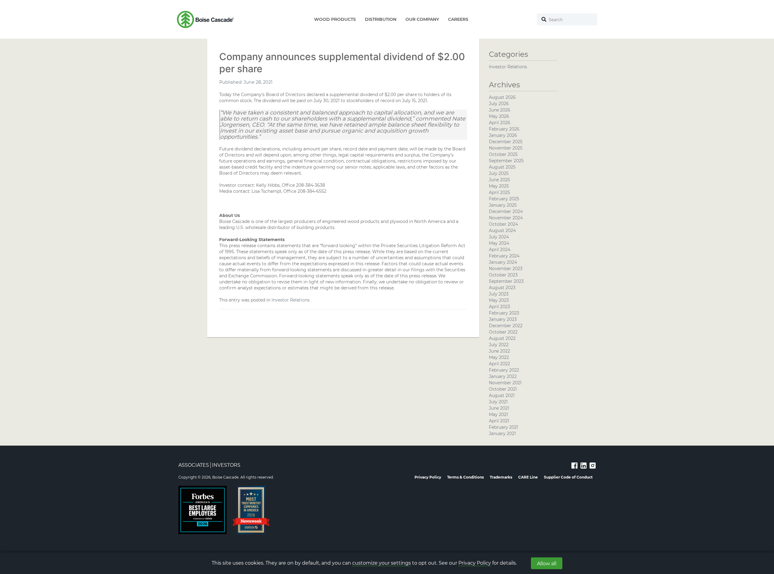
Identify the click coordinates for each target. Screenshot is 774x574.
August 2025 (502, 167)
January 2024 (503, 262)
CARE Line (528, 477)
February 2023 (504, 313)
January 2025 (503, 205)
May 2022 (499, 357)
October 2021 (503, 389)
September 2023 (506, 281)
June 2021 (499, 408)
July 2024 (499, 237)
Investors (226, 465)
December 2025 (505, 141)
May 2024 (499, 243)
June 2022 (499, 351)
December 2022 (505, 325)
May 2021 (498, 414)
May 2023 (499, 300)
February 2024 (504, 256)
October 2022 (503, 332)
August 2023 (502, 287)
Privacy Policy (474, 563)
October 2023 (503, 275)
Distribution (380, 19)
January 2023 (503, 319)
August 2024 (502, 230)
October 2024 (503, 224)
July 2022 (499, 344)
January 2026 (503, 135)
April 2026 (499, 122)
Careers (458, 19)
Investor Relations (291, 300)
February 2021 (503, 427)
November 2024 (506, 218)
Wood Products (335, 19)
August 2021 (502, 395)
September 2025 (506, 160)
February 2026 (504, 129)
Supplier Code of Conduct (568, 477)
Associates (193, 465)
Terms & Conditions (465, 477)
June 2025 (499, 179)
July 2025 (499, 173)
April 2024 (499, 249)
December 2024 (506, 211)
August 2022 (502, 338)
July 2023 (499, 294)
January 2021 (502, 433)
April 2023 (499, 306)
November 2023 (505, 268)
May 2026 (499, 116)
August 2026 (502, 97)
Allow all (546, 563)
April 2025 (499, 192)
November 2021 (505, 382)
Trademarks (501, 477)
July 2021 (498, 402)
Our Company (422, 19)
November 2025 (505, 148)
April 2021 (499, 421)
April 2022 (499, 363)
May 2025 (499, 186)
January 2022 (503, 376)
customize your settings (381, 563)
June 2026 (499, 110)
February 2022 (504, 370)
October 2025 (503, 154)
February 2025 (504, 199)
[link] (574, 465)
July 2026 (499, 103)
